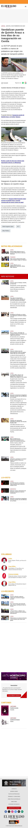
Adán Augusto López (7, 226)
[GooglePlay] (22, 811)
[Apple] (19, 811)
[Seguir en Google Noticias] (25, 83)
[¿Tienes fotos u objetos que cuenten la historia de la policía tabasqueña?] (5, 611)
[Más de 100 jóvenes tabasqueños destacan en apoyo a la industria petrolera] (5, 445)
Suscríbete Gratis (14, 695)
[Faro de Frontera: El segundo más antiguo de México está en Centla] (5, 604)
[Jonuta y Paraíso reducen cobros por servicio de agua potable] (5, 597)
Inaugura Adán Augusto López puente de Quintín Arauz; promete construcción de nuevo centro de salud (13, 200)
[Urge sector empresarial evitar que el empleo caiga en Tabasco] (5, 258)
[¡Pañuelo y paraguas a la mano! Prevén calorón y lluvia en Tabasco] (5, 464)
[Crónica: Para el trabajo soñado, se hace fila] (5, 287)
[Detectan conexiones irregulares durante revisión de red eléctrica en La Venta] (5, 404)
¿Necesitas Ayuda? (14, 808)
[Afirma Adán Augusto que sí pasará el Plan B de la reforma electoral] (5, 251)
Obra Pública (5, 230)
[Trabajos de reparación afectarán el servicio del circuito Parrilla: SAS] (5, 426)
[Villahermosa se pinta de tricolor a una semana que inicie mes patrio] (5, 618)
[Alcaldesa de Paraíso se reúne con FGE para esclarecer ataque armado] (5, 320)
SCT (18, 226)
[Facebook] (6, 811)
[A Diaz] (4, 560)
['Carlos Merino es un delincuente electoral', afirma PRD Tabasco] (5, 265)
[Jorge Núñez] (4, 568)
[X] (9, 811)
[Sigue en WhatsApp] (23, 83)
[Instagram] (12, 811)
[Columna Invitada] (4, 576)
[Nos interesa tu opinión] (14, 783)
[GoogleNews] (15, 811)
